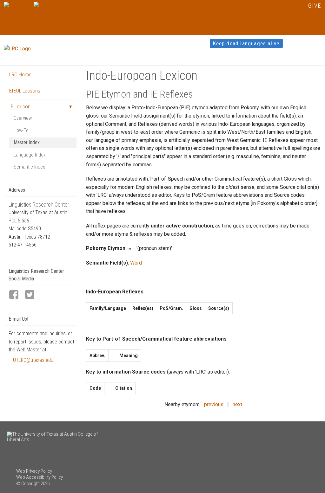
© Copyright (28, 483)
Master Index (27, 142)
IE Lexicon (19, 106)
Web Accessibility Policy (39, 477)
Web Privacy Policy (34, 471)
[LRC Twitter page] (32, 295)
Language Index (30, 155)
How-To (21, 130)
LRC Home (20, 74)
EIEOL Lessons (24, 90)
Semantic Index (29, 167)
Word (136, 263)
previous (213, 404)
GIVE (314, 5)
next (237, 404)
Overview (23, 118)
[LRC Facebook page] (16, 295)
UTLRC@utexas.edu (33, 360)
